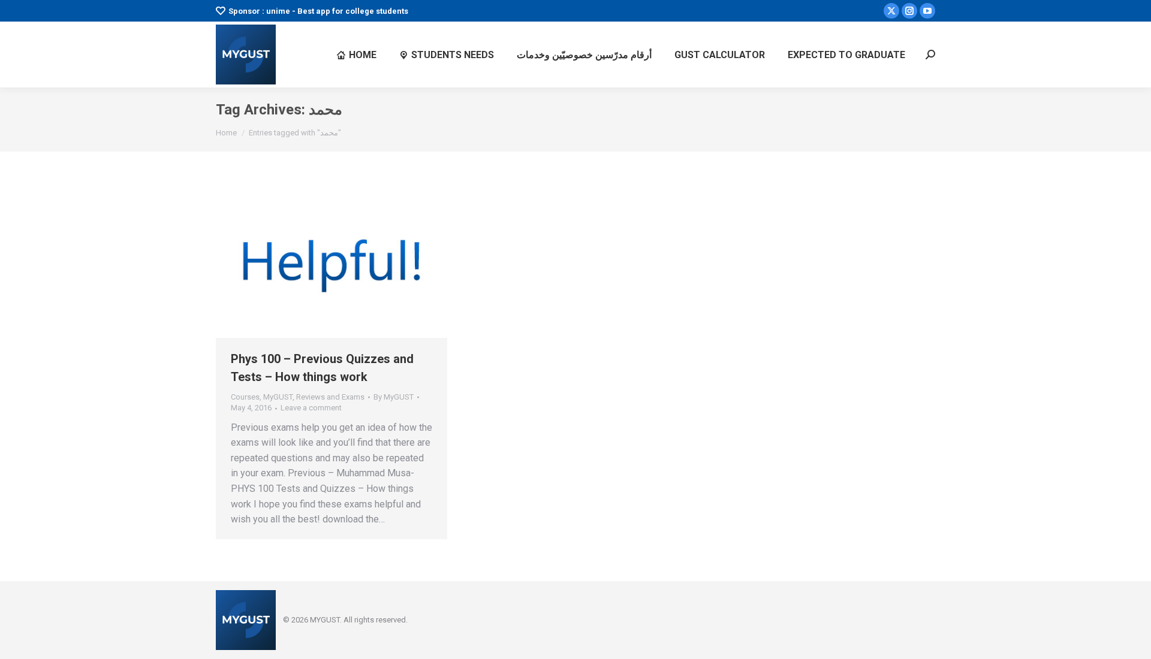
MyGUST (278, 396)
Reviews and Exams (330, 396)
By (393, 396)
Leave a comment (311, 407)
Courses (245, 396)
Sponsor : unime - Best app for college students (318, 11)
